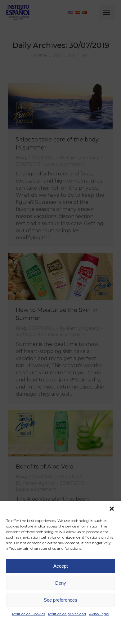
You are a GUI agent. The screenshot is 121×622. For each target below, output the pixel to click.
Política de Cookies (28, 613)
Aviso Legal (99, 613)
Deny (60, 583)
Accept (60, 566)
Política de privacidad (67, 613)
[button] (112, 509)
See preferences (60, 600)
